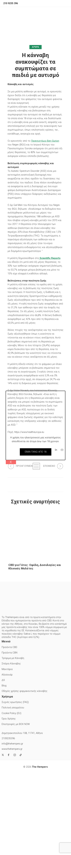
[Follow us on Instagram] (14, 754)
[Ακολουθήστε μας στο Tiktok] (20, 755)
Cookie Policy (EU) (11, 713)
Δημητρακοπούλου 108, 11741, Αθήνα (22, 733)
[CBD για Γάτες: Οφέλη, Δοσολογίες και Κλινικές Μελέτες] (35, 534)
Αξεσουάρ (7, 674)
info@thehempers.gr (12, 743)
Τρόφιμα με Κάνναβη (13, 658)
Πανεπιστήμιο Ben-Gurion (45, 140)
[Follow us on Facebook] (8, 755)
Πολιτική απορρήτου (13, 707)
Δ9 (3, 680)
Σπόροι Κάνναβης (11, 663)
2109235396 (8, 738)
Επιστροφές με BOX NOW (16, 724)
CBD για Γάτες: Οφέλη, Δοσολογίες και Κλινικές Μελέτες (34, 566)
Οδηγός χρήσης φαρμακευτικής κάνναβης (24, 691)
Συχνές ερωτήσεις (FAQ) (15, 702)
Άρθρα (35, 47)
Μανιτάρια (7, 669)
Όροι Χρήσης (9, 718)
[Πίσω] (35, 466)
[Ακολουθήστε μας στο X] (3, 755)
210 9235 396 (10, 3)
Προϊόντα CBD (9, 647)
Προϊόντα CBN (9, 652)
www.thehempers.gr (12, 749)
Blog (4, 685)
